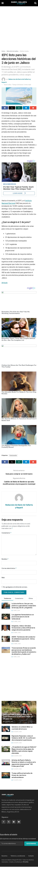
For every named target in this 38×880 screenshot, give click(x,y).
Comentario (6, 533)
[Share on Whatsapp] (19, 108)
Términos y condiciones (17, 856)
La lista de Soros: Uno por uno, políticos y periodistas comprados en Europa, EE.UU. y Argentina (24, 606)
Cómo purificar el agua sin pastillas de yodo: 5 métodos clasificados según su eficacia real (18, 716)
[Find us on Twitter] (9, 822)
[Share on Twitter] (12, 108)
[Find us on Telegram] (14, 822)
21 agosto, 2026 (17, 769)
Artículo (4, 283)
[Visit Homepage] (19, 3)
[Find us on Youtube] (19, 822)
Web (3, 577)
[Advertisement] (19, 27)
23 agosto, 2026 (8, 721)
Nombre (5, 559)
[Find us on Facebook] (4, 822)
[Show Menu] (3, 3)
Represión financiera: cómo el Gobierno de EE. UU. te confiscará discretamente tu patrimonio (23, 738)
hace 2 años (7, 84)
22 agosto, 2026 (17, 742)
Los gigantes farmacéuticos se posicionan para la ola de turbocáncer (23, 617)
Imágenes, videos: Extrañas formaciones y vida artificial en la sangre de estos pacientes (23, 628)
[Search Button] (35, 3)
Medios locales (24, 51)
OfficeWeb (25, 862)
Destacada (13, 455)
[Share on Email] (33, 108)
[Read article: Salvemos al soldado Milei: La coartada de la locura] (6, 729)
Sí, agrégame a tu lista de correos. (15, 587)
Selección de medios (12, 51)
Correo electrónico (9, 568)
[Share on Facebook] (5, 108)
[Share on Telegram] (26, 108)
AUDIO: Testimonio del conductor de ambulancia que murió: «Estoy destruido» (23, 639)
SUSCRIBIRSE (31, 843)
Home (3, 51)
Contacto (31, 856)
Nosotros (4, 856)
